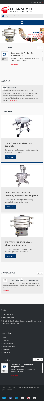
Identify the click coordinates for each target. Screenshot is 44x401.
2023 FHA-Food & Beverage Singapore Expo (22, 365)
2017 (5, 59)
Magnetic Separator (9, 346)
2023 (5, 371)
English (39, 2)
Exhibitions (6, 349)
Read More (15, 64)
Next (41, 47)
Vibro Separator (8, 343)
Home (4, 337)
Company (6, 340)
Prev (38, 47)
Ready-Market (17, 392)
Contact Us (6, 352)
